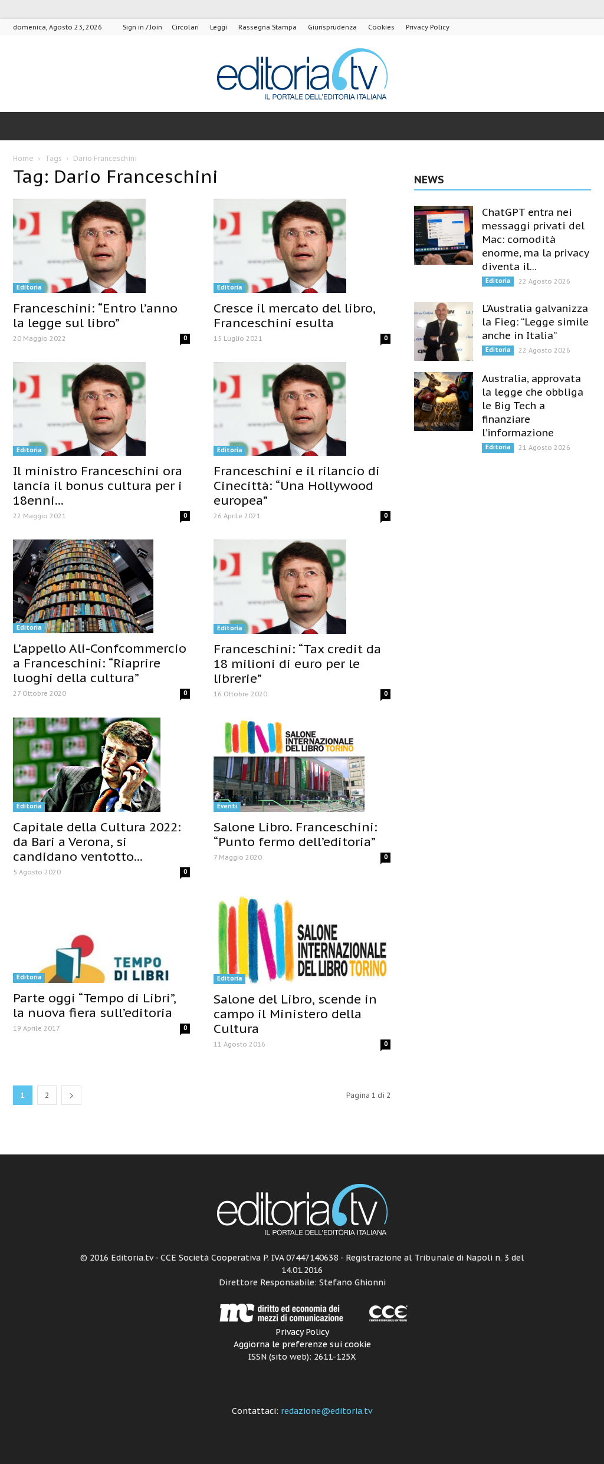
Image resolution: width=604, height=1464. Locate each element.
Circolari (185, 27)
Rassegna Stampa (267, 27)
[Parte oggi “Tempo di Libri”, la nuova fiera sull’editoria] (101, 939)
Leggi (218, 27)
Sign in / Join (142, 27)
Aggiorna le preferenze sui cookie (302, 1344)
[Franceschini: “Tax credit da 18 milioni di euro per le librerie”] (302, 586)
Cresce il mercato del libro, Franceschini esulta (294, 315)
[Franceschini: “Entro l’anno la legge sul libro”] (101, 246)
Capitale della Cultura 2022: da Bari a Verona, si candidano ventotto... (97, 841)
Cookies (381, 27)
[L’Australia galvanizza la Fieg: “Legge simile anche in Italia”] (443, 331)
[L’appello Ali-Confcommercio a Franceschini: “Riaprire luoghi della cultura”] (101, 586)
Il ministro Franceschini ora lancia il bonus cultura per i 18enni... (97, 485)
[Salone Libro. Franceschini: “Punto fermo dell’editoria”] (302, 765)
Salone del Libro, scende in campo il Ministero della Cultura (295, 1014)
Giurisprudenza (332, 27)
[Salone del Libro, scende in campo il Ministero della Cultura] (302, 940)
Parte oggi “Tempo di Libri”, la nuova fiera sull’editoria (94, 1005)
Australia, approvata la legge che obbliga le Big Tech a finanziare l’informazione (532, 405)
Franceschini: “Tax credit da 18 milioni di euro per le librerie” (297, 663)
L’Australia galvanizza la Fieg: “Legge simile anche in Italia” (535, 322)
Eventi (227, 806)
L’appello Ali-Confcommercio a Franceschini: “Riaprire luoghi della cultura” (99, 663)
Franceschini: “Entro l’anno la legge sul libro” (95, 315)
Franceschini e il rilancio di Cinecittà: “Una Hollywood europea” (297, 485)
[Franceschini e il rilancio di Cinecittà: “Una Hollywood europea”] (302, 409)
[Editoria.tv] (302, 74)
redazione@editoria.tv (326, 1411)
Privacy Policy (427, 27)
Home (23, 158)
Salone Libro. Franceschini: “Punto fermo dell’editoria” (296, 834)
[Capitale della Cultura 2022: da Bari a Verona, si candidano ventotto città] (101, 765)
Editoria (29, 287)
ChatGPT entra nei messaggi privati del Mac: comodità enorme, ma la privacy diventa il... (535, 239)
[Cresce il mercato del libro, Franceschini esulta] (302, 246)
